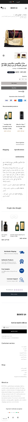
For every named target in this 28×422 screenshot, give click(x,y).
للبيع (25, 372)
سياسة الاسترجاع (23, 355)
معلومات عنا (24, 346)
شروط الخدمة (23, 359)
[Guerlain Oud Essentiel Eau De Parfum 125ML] (7, 116)
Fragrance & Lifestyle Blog (20, 376)
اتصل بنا (24, 348)
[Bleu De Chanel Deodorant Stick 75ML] (21, 116)
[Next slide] (4, 37)
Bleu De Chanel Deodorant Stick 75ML (20, 126)
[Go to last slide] (24, 37)
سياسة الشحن (23, 357)
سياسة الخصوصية (23, 353)
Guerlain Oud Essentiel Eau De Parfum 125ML (7, 126)
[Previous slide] (3, 124)
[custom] (17, 417)
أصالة (25, 350)
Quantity (24, 76)
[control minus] (25, 79)
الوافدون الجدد (18, 15)
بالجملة (25, 374)
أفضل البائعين (23, 370)
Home (24, 15)
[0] (3, 8)
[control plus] (20, 79)
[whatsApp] (13, 417)
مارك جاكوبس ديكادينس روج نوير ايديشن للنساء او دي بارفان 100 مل (14, 17)
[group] (17, 55)
